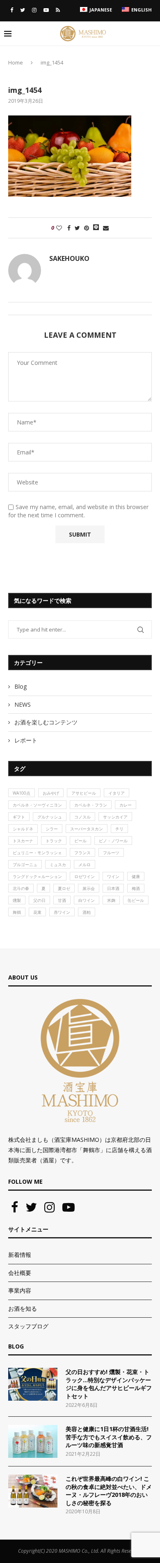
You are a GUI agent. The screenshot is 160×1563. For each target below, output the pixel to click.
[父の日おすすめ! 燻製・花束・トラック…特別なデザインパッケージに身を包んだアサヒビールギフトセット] (32, 1384)
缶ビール (136, 900)
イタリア (116, 793)
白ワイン (86, 900)
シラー (52, 829)
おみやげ (51, 793)
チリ (119, 829)
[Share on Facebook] (69, 228)
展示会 (88, 888)
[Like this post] (59, 228)
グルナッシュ (49, 817)
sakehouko (69, 258)
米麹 (111, 900)
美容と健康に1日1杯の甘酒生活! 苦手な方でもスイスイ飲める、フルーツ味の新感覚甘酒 (109, 1437)
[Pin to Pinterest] (86, 228)
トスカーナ (23, 841)
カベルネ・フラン (90, 805)
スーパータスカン (86, 829)
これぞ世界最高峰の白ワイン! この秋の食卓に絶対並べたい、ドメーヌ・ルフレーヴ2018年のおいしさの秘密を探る (109, 1491)
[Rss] (58, 10)
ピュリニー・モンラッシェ (37, 852)
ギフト (19, 817)
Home (15, 62)
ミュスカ (58, 864)
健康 (136, 876)
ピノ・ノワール (113, 841)
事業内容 (19, 1290)
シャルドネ (23, 829)
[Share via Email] (106, 228)
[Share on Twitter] (77, 228)
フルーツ (111, 852)
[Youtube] (46, 10)
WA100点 (21, 793)
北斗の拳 (21, 888)
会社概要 (19, 1273)
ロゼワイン (84, 876)
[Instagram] (34, 10)
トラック (54, 841)
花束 (37, 912)
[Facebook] (11, 10)
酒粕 (86, 912)
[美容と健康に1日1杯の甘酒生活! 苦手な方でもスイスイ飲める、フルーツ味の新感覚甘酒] (32, 1441)
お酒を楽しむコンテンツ (46, 722)
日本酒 (113, 888)
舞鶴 (17, 912)
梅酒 (136, 888)
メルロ (84, 864)
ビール (80, 841)
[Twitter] (22, 10)
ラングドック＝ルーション (37, 876)
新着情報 (19, 1255)
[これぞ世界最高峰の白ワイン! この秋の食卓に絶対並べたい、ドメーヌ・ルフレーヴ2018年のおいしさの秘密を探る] (32, 1491)
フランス (82, 852)
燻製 (17, 900)
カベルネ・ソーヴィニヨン (37, 805)
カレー (125, 805)
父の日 (39, 900)
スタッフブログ (28, 1326)
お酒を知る (22, 1308)
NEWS (22, 704)
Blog (20, 686)
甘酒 (62, 900)
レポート (25, 740)
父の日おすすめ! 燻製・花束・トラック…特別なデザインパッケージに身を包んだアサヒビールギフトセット (109, 1384)
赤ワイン (62, 912)
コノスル (82, 817)
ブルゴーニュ (25, 864)
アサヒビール (83, 793)
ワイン (113, 876)
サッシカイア (115, 817)
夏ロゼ (64, 888)
